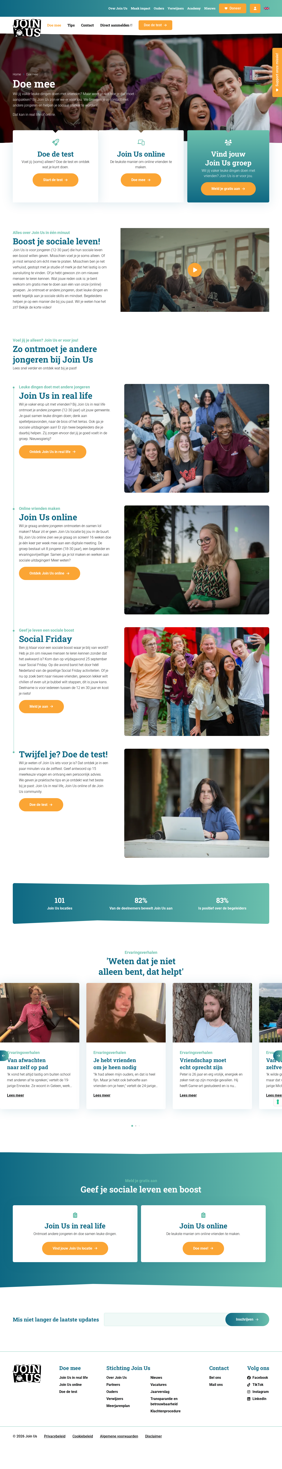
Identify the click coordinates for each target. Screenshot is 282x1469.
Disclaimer (153, 1436)
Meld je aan (39, 706)
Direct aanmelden (114, 25)
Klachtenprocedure (165, 1411)
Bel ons (215, 1377)
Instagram (260, 1392)
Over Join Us (117, 8)
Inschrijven (244, 1319)
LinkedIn (259, 1399)
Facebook (260, 1377)
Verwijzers (176, 8)
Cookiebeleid (82, 1436)
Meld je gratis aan (226, 189)
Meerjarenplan (118, 1406)
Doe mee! (200, 1248)
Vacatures (158, 1385)
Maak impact (140, 8)
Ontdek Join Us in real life (50, 452)
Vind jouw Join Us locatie (72, 1248)
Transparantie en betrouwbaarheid (164, 1401)
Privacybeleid (54, 1436)
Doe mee (54, 25)
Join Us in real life (73, 1377)
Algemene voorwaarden (119, 1436)
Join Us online (70, 1385)
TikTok (257, 1385)
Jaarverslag (159, 1392)
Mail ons (216, 1385)
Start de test (53, 180)
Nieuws (209, 8)
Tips (71, 25)
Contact (87, 25)
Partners (113, 1385)
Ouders (159, 8)
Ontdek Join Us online (47, 573)
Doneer (235, 8)
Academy (194, 8)
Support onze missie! (277, 69)
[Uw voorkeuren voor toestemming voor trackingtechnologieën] (278, 1102)
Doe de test (153, 25)
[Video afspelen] (195, 270)
